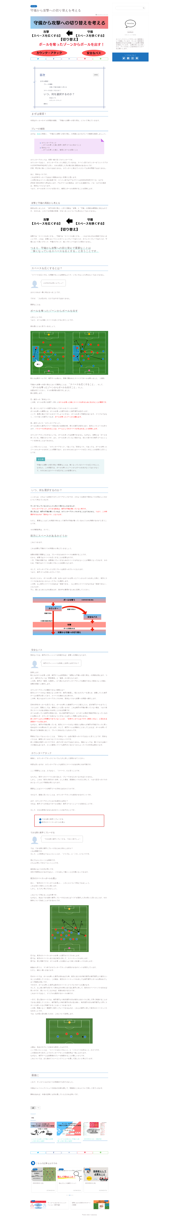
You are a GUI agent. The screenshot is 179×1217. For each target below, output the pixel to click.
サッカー (33, 6)
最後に (46, 104)
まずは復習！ (45, 81)
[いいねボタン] (33, 1107)
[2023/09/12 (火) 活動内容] (95, 1129)
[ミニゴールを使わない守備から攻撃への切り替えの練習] (69, 1129)
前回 (38, 134)
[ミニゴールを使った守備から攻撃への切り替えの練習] (42, 1129)
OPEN (96, 74)
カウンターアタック (55, 100)
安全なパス (52, 98)
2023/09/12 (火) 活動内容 (93, 1139)
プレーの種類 (48, 84)
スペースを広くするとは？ (52, 90)
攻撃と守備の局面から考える (58, 87)
